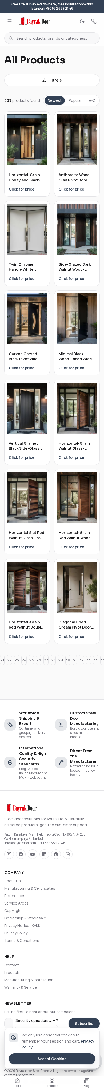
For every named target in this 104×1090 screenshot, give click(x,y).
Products (12, 972)
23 (16, 659)
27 (46, 659)
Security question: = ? (36, 1020)
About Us (12, 880)
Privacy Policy (15, 932)
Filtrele (55, 80)
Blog (87, 1086)
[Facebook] (21, 854)
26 (38, 659)
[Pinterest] (56, 854)
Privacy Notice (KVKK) (23, 925)
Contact (11, 964)
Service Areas (16, 903)
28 (53, 659)
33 (88, 659)
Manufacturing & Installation (28, 979)
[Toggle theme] (82, 21)
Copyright (13, 910)
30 (68, 659)
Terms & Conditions (21, 940)
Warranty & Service (20, 987)
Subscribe (84, 1023)
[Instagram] (9, 854)
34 (95, 659)
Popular (75, 100)
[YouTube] (32, 854)
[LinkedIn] (44, 854)
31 (75, 659)
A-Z (92, 100)
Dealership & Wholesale (25, 918)
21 (2, 659)
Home (17, 1086)
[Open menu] (9, 21)
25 (31, 659)
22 (9, 659)
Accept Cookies (52, 1058)
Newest (55, 100)
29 (60, 659)
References (14, 895)
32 (81, 659)
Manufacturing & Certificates (29, 888)
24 (24, 659)
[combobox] (52, 38)
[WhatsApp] (68, 854)
